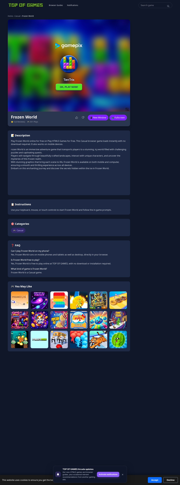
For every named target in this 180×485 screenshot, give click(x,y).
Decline (170, 480)
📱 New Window (98, 117)
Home (10, 16)
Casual (17, 16)
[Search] (168, 6)
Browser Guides (56, 5)
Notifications (72, 5)
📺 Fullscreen (118, 117)
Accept (154, 480)
